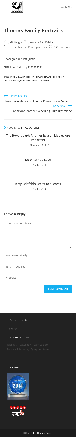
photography (11, 80)
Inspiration (16, 47)
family (13, 77)
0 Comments (62, 47)
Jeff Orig (14, 42)
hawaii (47, 77)
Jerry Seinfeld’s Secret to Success (38, 184)
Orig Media (58, 77)
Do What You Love (38, 160)
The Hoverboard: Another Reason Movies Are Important (38, 137)
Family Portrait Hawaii (30, 77)
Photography (36, 47)
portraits (25, 80)
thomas (45, 80)
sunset (36, 80)
